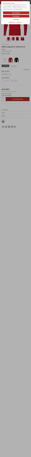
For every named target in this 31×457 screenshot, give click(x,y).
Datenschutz (12, 22)
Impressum (19, 22)
